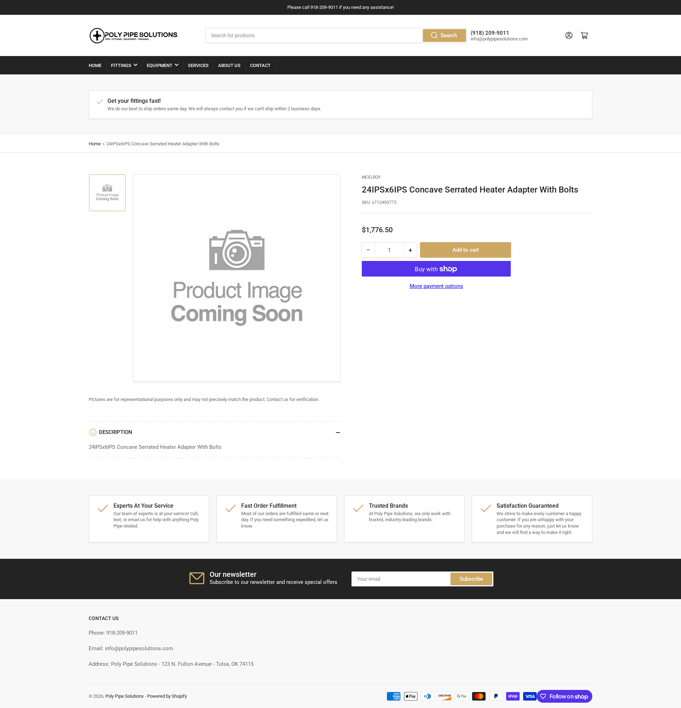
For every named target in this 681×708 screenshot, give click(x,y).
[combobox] (336, 35)
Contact (260, 65)
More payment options (436, 286)
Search (449, 35)
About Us (229, 65)
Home (95, 65)
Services (198, 65)
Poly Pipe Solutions (124, 696)
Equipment (159, 65)
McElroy (371, 177)
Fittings (121, 65)
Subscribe (471, 579)
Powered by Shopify (167, 696)
